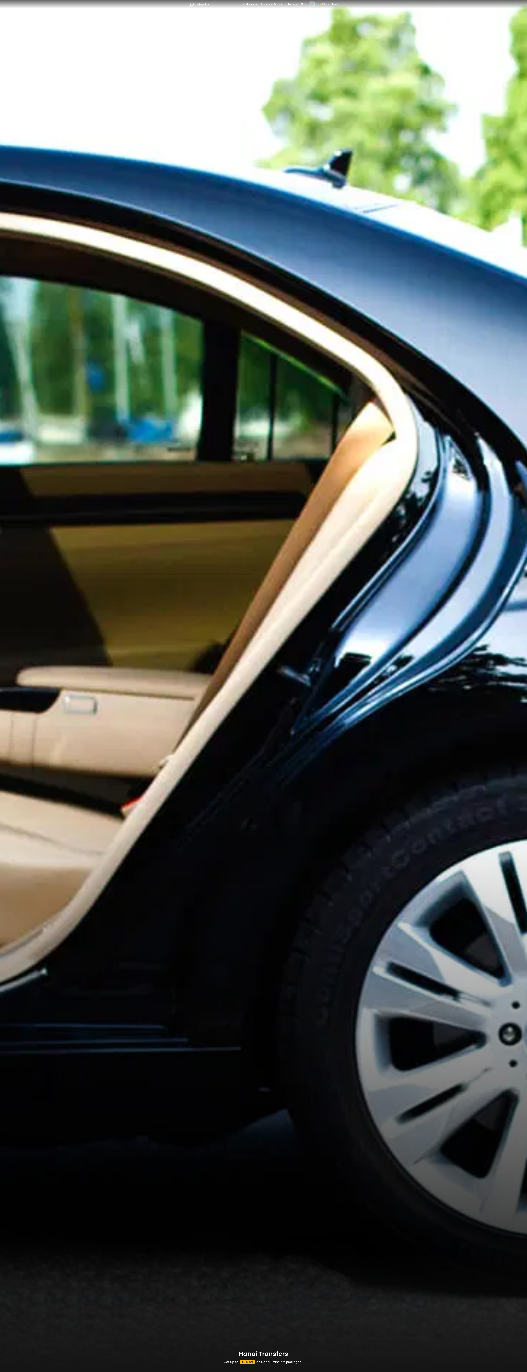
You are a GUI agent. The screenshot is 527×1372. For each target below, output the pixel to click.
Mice (303, 4)
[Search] (312, 4)
